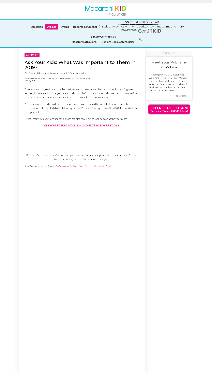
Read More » (181, 96)
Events (65, 26)
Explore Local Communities (118, 41)
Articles (51, 26)
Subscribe (37, 26)
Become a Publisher (85, 26)
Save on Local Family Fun (142, 22)
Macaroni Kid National (84, 41)
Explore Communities (103, 36)
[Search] (140, 39)
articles (32, 55)
